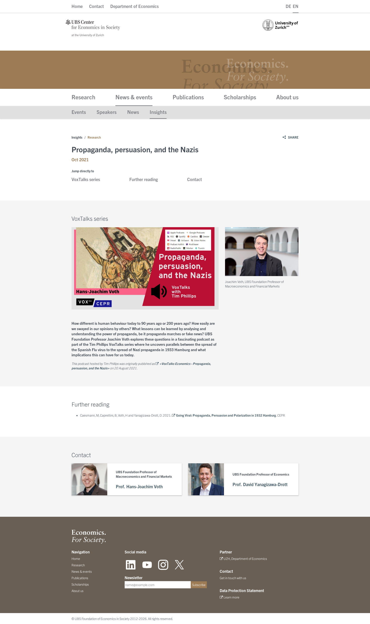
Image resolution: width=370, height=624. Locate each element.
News (133, 112)
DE (288, 6)
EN (295, 6)
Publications (188, 96)
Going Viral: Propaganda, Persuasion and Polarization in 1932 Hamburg (226, 415)
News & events (133, 96)
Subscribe (199, 585)
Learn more (231, 597)
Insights (158, 112)
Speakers (106, 112)
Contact (96, 6)
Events (79, 112)
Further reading (143, 179)
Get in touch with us (233, 578)
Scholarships (240, 96)
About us (287, 96)
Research (83, 96)
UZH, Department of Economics (245, 558)
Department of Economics (134, 6)
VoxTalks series (86, 179)
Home (77, 6)
